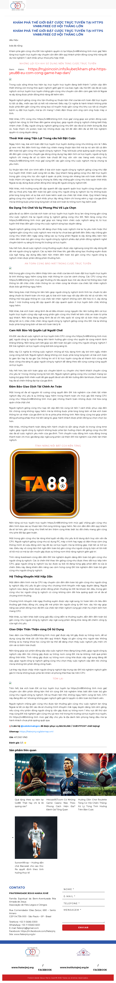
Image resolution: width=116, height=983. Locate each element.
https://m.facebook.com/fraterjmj (38, 931)
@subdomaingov (30, 726)
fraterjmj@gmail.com (28, 928)
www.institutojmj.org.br (74, 967)
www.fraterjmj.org (22, 967)
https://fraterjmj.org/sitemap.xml (36, 731)
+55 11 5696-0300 (28, 922)
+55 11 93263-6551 (31, 925)
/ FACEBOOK (45, 967)
